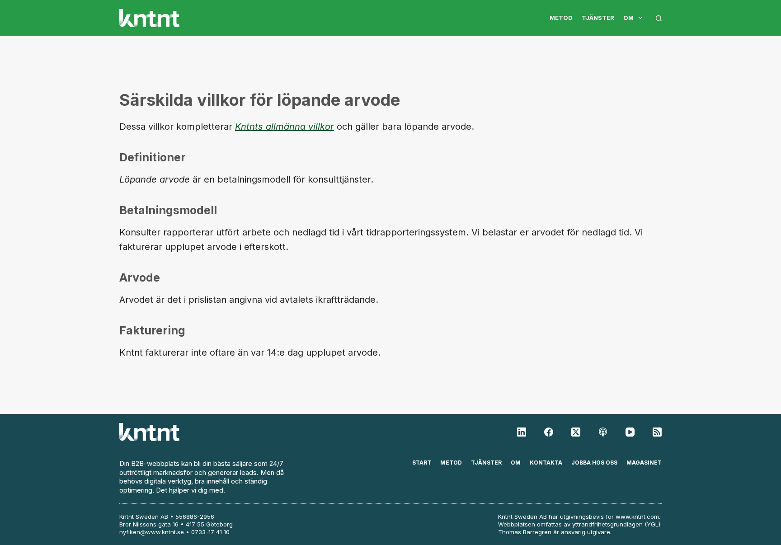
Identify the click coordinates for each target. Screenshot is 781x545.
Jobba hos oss (594, 462)
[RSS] (657, 432)
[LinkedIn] (521, 432)
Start (421, 462)
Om (628, 17)
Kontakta (546, 462)
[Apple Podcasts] (602, 432)
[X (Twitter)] (575, 432)
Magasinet (644, 462)
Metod (561, 17)
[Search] (659, 18)
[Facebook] (548, 432)
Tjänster (598, 17)
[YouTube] (630, 432)
